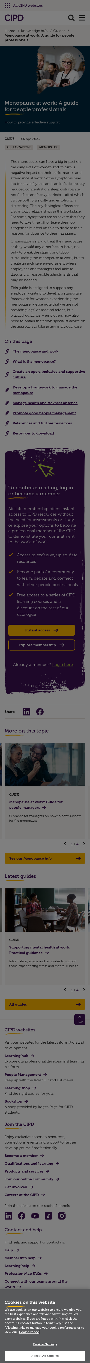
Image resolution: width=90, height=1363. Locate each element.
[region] (45, 1326)
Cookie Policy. (29, 1332)
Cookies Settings (45, 1344)
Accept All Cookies (44, 1355)
